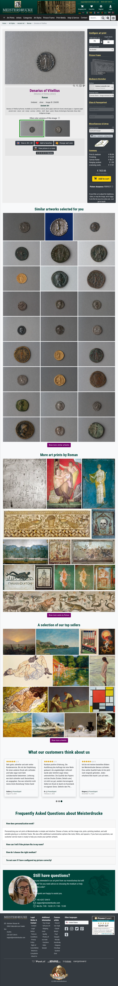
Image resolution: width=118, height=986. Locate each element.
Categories (27, 18)
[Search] (103, 18)
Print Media (61, 18)
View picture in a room (46, 148)
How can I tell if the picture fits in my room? (25, 844)
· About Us (34, 956)
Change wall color (65, 143)
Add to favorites (45, 143)
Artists (18, 18)
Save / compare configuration (102, 136)
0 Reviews (49, 153)
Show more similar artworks (59, 445)
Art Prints (10, 18)
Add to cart (103, 178)
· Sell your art (46, 926)
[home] (4, 18)
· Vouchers (45, 942)
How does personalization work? (20, 823)
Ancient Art (20, 23)
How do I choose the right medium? (21, 852)
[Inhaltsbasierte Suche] (108, 18)
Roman (29, 23)
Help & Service (73, 18)
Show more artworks (59, 740)
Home (4, 23)
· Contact (33, 926)
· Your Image (46, 923)
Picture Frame (49, 18)
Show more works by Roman (59, 615)
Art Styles (37, 18)
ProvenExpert (17, 792)
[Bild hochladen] (113, 18)
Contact (84, 18)
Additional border (94, 47)
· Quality (44, 934)
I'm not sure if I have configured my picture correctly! (29, 860)
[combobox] (101, 49)
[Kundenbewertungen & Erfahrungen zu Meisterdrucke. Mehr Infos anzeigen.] (103, 925)
